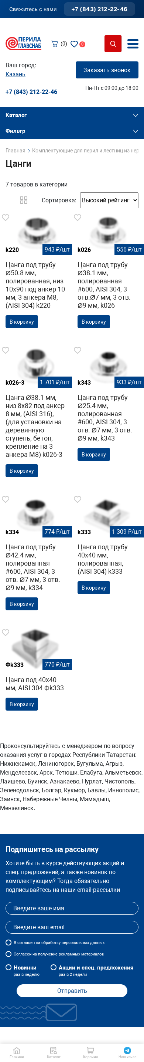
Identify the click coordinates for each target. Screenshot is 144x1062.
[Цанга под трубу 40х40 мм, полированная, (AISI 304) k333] (108, 546)
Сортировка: (59, 200)
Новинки (27, 970)
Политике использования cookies (71, 1035)
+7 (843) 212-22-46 (99, 9)
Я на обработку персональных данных (59, 942)
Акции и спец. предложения (96, 970)
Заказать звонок (107, 70)
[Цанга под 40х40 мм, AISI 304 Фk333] (36, 671)
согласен (26, 942)
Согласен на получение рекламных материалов (59, 954)
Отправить (72, 990)
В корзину (22, 322)
